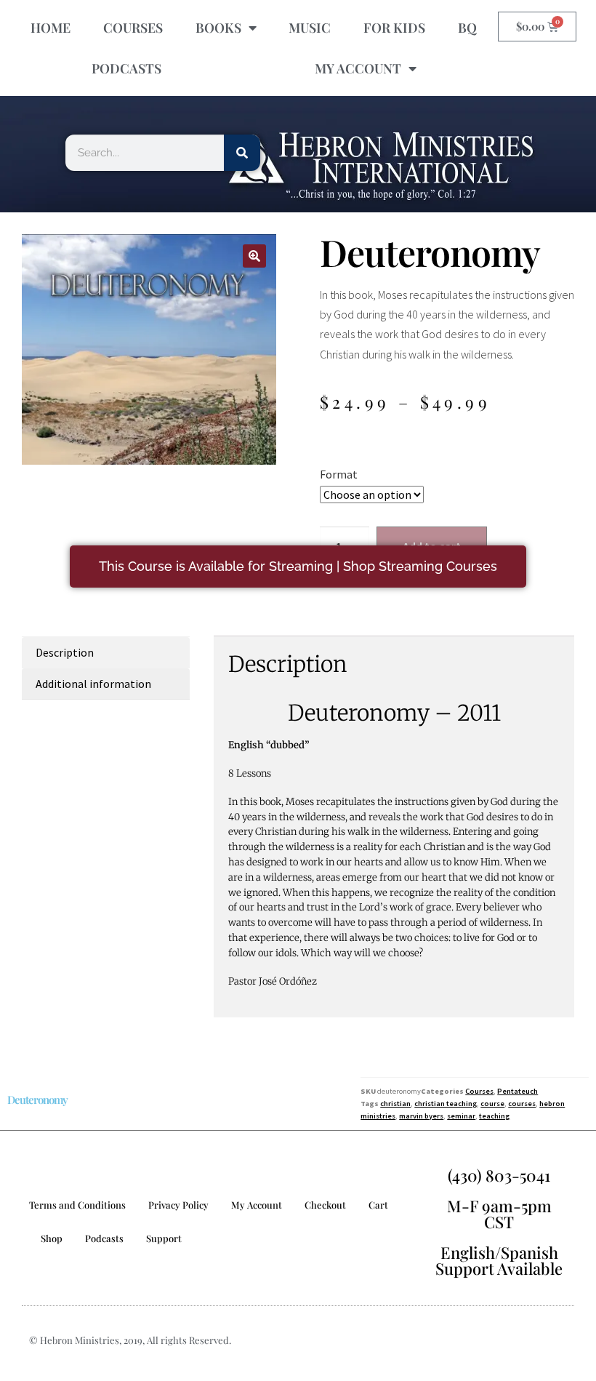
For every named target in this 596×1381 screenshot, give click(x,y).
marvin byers (421, 1116)
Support (164, 1238)
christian (395, 1103)
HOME (51, 27)
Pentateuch (517, 1091)
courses (522, 1103)
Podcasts (104, 1238)
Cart (378, 1204)
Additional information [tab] (93, 683)
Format (339, 474)
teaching (494, 1116)
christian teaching (445, 1103)
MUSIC (310, 27)
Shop (52, 1238)
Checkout (325, 1204)
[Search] (242, 153)
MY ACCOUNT (358, 68)
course (492, 1103)
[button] (254, 256)
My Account (256, 1204)
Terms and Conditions (77, 1204)
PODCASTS (126, 68)
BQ (467, 27)
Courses (479, 1091)
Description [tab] (65, 652)
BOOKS (218, 27)
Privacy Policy (178, 1204)
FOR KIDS (394, 27)
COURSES (133, 27)
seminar (461, 1116)
